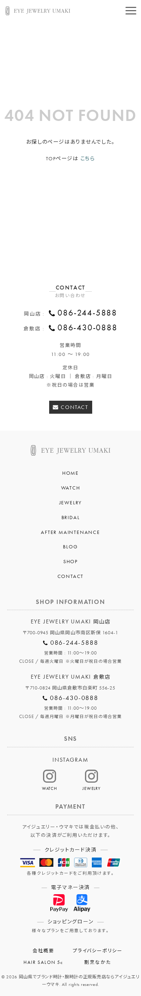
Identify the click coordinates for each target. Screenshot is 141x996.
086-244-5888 (87, 313)
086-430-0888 (87, 327)
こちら (87, 158)
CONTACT (74, 407)
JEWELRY (70, 502)
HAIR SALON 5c (43, 962)
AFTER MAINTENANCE (70, 532)
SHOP (70, 561)
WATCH (70, 487)
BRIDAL (70, 517)
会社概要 (43, 951)
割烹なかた (97, 962)
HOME (70, 473)
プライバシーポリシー (98, 951)
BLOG (70, 546)
